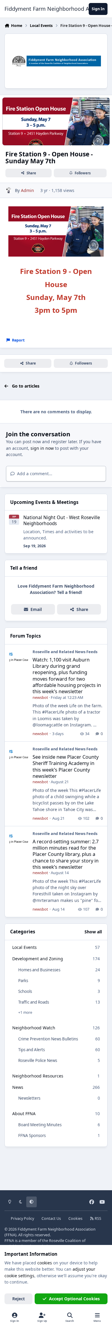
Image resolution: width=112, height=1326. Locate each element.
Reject (18, 1298)
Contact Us (51, 1218)
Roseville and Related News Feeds (65, 651)
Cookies (75, 1218)
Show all (93, 932)
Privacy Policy (22, 1218)
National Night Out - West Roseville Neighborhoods (61, 520)
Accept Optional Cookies (74, 1298)
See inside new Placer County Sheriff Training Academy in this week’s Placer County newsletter (66, 766)
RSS (97, 1218)
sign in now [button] (42, 448)
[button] (79, 609)
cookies (44, 1263)
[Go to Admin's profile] (8, 190)
